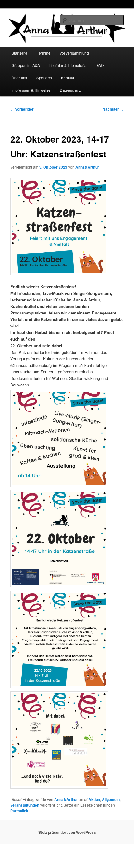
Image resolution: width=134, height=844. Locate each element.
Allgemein (111, 799)
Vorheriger (22, 109)
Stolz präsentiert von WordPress (67, 832)
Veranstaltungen (24, 805)
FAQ (100, 65)
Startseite (19, 52)
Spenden (44, 77)
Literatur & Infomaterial (68, 65)
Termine (43, 52)
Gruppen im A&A (26, 65)
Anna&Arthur (87, 167)
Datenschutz (70, 90)
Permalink (19, 810)
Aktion (94, 799)
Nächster (113, 109)
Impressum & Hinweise (31, 90)
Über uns (19, 77)
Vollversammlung (74, 52)
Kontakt (67, 77)
